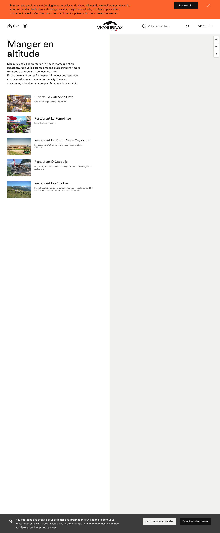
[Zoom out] (216, 46)
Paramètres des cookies (195, 521)
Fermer (209, 5)
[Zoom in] (216, 39)
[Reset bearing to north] (216, 53)
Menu (202, 26)
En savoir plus (185, 5)
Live (16, 26)
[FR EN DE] (189, 26)
